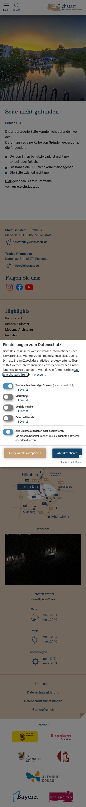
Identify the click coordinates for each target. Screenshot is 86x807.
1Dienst (21, 389)
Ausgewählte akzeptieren (25, 453)
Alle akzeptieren (67, 453)
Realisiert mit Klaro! (71, 462)
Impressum (38, 374)
